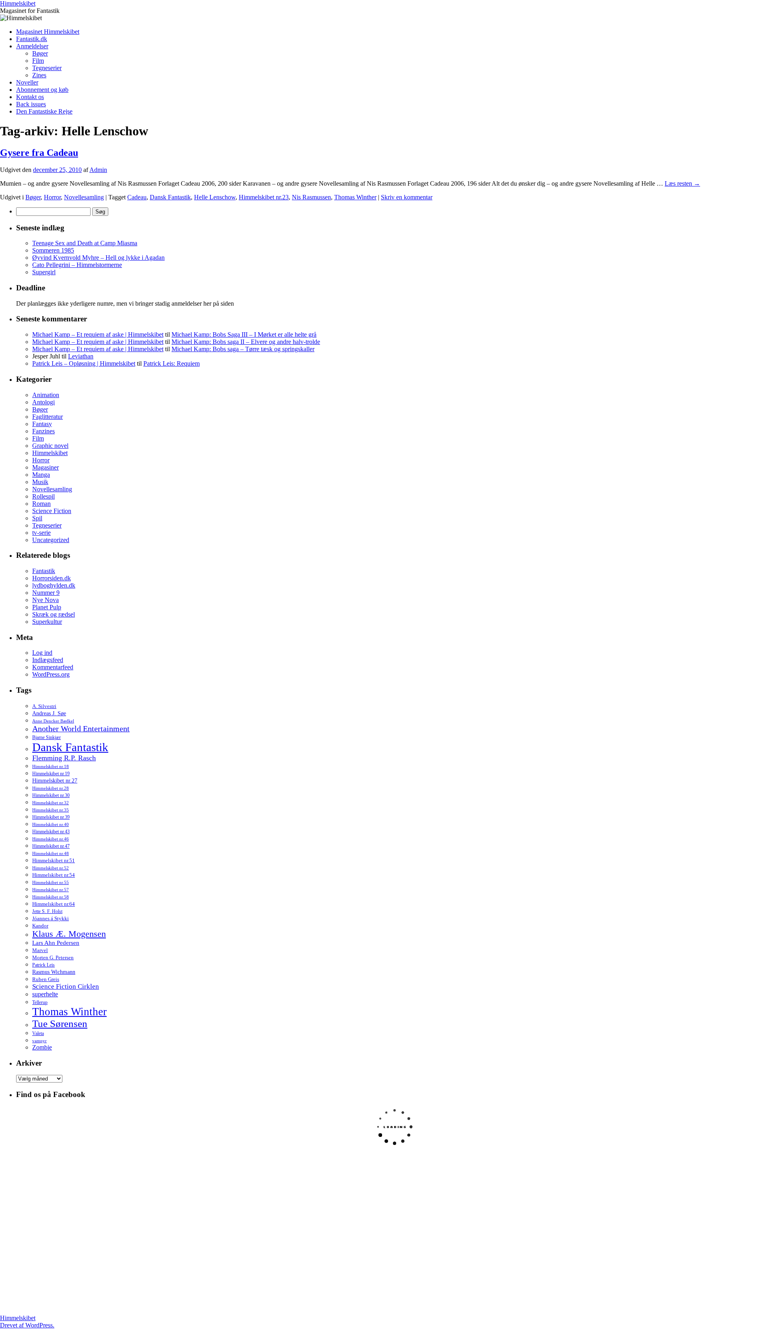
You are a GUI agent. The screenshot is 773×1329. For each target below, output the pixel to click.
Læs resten (682, 183)
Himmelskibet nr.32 (50, 802)
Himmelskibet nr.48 (50, 853)
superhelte (45, 994)
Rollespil (43, 496)
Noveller (27, 82)
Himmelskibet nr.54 (53, 875)
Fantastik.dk (31, 38)
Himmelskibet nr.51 (53, 860)
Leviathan (80, 356)
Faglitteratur (47, 416)
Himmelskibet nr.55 (50, 882)
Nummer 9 (46, 592)
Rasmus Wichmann (53, 972)
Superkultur (47, 621)
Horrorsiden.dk (51, 578)
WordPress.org (51, 674)
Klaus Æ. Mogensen (69, 934)
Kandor (40, 926)
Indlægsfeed (47, 659)
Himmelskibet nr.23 (264, 197)
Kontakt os (30, 96)
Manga (41, 474)
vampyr (39, 1041)
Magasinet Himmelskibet (47, 31)
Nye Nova (45, 599)
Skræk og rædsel (53, 614)
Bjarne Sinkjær (46, 737)
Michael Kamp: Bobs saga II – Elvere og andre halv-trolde (246, 341)
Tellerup (40, 1002)
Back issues (31, 104)
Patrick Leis (43, 965)
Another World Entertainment (81, 728)
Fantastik (43, 570)
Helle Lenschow (215, 197)
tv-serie (41, 532)
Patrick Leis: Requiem (171, 363)
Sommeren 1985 (53, 250)
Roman (41, 503)
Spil (37, 518)
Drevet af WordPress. (27, 1325)
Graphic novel (50, 445)
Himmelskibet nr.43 (51, 831)
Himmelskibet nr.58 (50, 896)
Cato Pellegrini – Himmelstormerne (77, 264)
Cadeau (137, 197)
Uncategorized (50, 539)
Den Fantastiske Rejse (44, 111)
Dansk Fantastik (170, 197)
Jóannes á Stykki (50, 918)
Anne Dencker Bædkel (53, 720)
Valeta (38, 1033)
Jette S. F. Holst (47, 911)
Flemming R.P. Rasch (64, 758)
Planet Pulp (46, 607)
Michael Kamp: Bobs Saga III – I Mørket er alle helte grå (244, 334)
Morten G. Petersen (53, 958)
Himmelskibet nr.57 (50, 889)
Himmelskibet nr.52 (50, 867)
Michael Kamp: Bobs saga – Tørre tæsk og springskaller (243, 349)
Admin (98, 169)
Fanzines (43, 431)
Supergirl (44, 272)
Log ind (42, 652)
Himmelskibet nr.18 (50, 766)
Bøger (40, 53)
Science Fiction (51, 510)
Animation (45, 394)
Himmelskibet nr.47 (51, 846)
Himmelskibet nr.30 (51, 795)
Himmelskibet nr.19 (51, 773)
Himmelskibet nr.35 (50, 809)
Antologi (43, 402)
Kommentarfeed (52, 667)
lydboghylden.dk (53, 585)
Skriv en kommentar (406, 197)
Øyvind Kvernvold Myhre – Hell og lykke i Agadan (98, 257)
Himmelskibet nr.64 (53, 904)
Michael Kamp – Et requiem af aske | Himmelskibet (97, 334)
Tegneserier (47, 67)
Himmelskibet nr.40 (50, 824)
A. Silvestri (44, 706)
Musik (40, 481)
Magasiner (45, 467)
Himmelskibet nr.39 (51, 817)
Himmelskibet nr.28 (50, 788)
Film (38, 60)
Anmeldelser (32, 46)
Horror (52, 197)
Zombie (42, 1047)
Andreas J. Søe (49, 713)
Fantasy (42, 423)
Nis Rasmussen (311, 197)
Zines (39, 75)
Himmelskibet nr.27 (54, 781)
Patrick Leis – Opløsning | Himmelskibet (83, 363)
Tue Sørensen (59, 1023)
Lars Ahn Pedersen (55, 943)
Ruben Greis (45, 979)
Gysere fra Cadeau (39, 152)
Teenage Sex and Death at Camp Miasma (84, 243)
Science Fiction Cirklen (65, 986)
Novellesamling (84, 197)
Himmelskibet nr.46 (50, 838)
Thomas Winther (355, 197)
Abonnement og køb (42, 89)
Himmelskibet (17, 3)
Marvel (40, 950)
